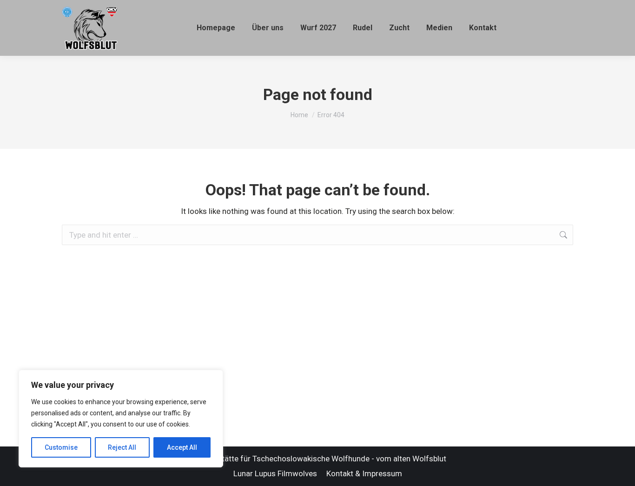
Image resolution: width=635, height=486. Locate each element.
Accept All (182, 447)
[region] (121, 418)
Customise (61, 447)
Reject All (122, 447)
